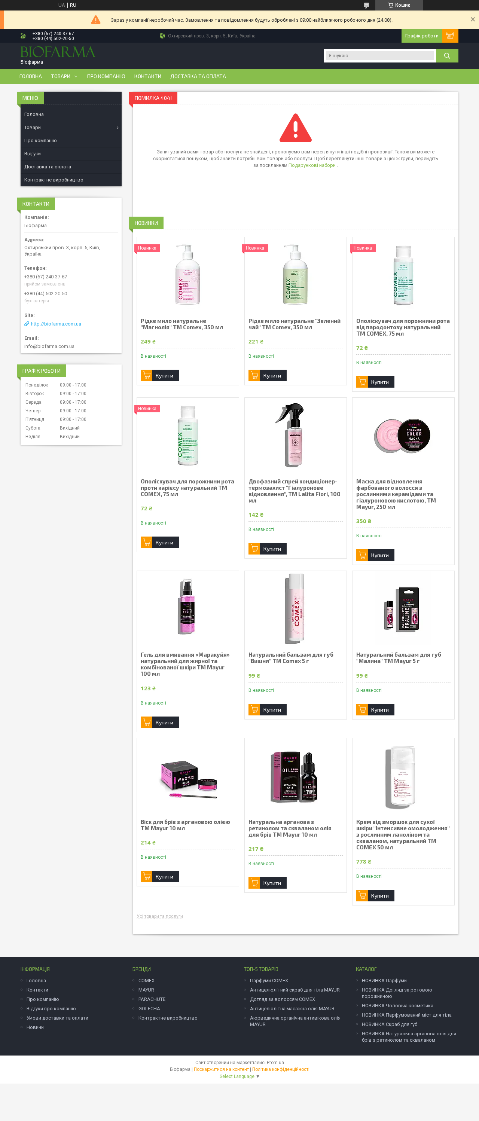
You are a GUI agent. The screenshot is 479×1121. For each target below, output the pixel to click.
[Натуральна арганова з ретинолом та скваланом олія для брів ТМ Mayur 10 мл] (296, 775)
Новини (35, 1027)
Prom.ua (275, 1062)
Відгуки (32, 153)
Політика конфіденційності (280, 1069)
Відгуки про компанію (51, 1008)
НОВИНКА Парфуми (384, 980)
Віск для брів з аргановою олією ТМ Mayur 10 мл (185, 825)
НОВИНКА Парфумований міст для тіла (407, 1015)
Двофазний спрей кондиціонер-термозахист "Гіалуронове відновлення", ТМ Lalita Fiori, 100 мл (294, 491)
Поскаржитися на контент (221, 1069)
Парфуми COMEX (269, 980)
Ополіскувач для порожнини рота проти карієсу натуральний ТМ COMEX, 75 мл (187, 487)
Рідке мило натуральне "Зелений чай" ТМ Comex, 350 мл (294, 324)
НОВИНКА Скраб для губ (389, 1024)
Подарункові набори (313, 165)
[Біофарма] (58, 52)
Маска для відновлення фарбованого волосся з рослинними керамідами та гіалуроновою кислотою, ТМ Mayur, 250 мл (396, 494)
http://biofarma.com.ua (56, 324)
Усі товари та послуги (160, 916)
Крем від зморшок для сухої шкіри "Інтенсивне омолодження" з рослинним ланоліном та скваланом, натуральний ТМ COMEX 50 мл (403, 834)
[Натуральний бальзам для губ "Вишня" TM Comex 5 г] (296, 608)
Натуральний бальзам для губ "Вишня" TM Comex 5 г (290, 657)
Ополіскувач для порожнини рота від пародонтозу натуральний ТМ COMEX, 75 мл (403, 327)
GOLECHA (149, 1008)
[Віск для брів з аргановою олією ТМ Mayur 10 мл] (188, 775)
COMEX (146, 980)
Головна (30, 76)
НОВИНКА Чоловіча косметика (397, 1005)
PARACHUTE (151, 999)
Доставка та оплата (198, 76)
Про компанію (106, 76)
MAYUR (146, 990)
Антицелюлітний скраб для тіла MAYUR (295, 990)
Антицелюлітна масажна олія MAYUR (292, 1008)
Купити (164, 375)
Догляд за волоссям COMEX (282, 999)
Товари (60, 76)
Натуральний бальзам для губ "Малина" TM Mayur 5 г (398, 657)
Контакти (147, 76)
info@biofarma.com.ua (49, 346)
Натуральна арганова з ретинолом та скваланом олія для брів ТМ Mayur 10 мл (290, 828)
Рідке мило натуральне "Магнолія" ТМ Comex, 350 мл (182, 324)
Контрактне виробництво (53, 180)
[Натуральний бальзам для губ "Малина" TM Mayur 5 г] (403, 608)
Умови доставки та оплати (57, 1018)
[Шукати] (447, 55)
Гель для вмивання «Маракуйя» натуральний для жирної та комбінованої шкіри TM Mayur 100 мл (185, 664)
